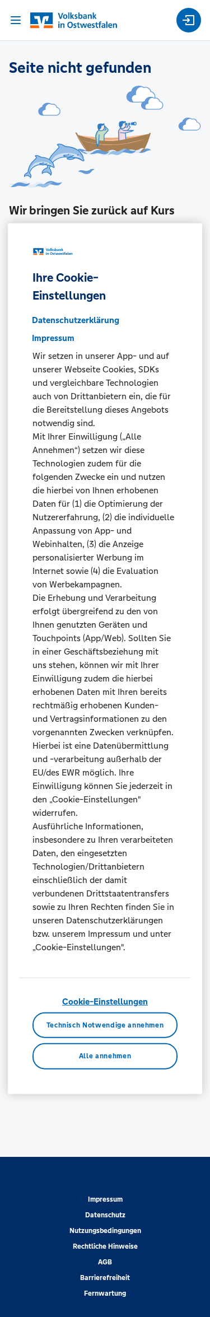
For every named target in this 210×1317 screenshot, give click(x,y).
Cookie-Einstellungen (105, 1001)
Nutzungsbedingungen (105, 1230)
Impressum (105, 1199)
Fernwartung (105, 1293)
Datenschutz (105, 1215)
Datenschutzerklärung (75, 320)
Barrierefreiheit (105, 1277)
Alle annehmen (105, 1056)
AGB (105, 1262)
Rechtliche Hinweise (105, 1246)
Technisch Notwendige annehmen (105, 1024)
